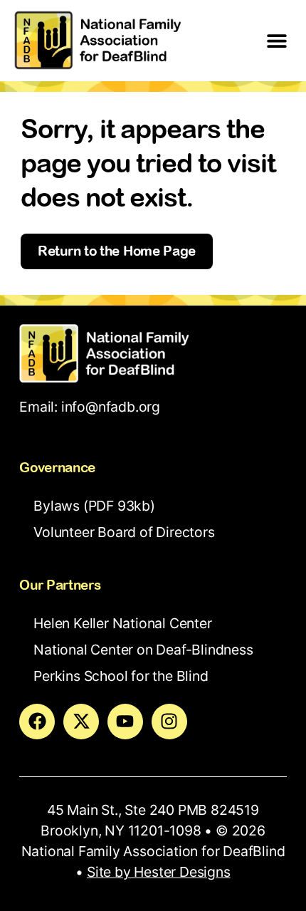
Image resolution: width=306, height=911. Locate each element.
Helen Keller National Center (122, 623)
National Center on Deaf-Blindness (143, 649)
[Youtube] (125, 721)
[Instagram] (169, 721)
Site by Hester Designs (159, 871)
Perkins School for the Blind (120, 675)
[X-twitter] (81, 721)
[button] (277, 40)
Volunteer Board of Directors (123, 532)
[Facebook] (37, 721)
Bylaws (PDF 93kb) (94, 505)
